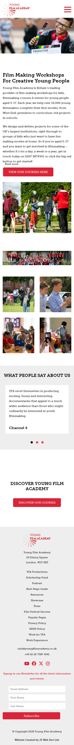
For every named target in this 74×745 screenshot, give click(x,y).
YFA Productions (37, 571)
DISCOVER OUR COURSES (37, 502)
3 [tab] (42, 442)
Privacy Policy (37, 623)
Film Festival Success (37, 611)
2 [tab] (37, 442)
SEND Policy (37, 628)
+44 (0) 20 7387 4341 (37, 654)
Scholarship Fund (37, 577)
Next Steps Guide (37, 589)
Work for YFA (37, 634)
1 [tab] (31, 442)
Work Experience (37, 640)
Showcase (37, 600)
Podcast (37, 583)
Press (37, 606)
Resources (37, 594)
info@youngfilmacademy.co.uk (37, 648)
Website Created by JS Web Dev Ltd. (37, 739)
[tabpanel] (37, 409)
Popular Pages (37, 617)
